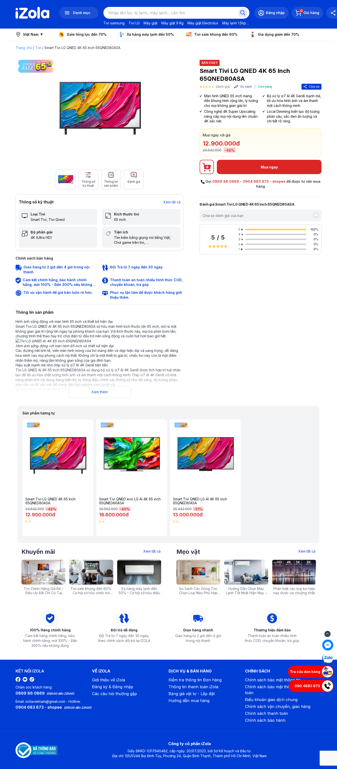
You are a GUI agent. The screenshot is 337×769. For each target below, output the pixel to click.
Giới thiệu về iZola (108, 679)
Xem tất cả (172, 202)
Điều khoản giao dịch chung (271, 699)
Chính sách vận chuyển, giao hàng (277, 706)
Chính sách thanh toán (266, 713)
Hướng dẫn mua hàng (188, 700)
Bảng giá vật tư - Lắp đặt (191, 693)
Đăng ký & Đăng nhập (112, 686)
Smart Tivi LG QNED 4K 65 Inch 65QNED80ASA (50, 501)
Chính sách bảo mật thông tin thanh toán (279, 689)
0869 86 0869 (225, 181)
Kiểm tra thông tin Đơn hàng (195, 679)
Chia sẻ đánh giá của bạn (223, 215)
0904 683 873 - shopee (264, 181)
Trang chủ (24, 48)
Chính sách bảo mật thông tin (272, 679)
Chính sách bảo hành (265, 720)
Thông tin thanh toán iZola (193, 686)
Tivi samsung (114, 23)
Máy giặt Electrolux (202, 23)
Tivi (38, 48)
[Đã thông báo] (36, 750)
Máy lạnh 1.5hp (234, 23)
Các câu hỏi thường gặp (114, 693)
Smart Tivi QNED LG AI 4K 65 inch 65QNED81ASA (200, 501)
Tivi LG (134, 23)
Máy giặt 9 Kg (172, 23)
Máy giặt (150, 23)
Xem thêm (100, 392)
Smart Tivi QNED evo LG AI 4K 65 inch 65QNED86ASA (130, 501)
